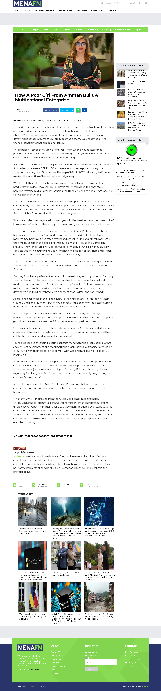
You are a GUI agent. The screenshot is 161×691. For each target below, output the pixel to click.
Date (17, 109)
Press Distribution (45, 10)
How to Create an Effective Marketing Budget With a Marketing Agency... (130, 190)
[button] (139, 3)
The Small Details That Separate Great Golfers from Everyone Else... (130, 178)
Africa (67, 30)
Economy (93, 30)
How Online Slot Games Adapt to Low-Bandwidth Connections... (130, 171)
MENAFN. (32, 686)
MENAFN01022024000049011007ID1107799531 (42, 436)
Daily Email (133, 663)
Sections (111, 10)
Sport (137, 30)
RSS (131, 670)
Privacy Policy (57, 656)
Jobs (53, 670)
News (28, 10)
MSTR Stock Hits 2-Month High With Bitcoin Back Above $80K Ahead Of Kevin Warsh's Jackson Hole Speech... (99, 532)
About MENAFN (58, 666)
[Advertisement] (81, 19)
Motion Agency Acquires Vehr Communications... (66, 574)
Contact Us (56, 659)
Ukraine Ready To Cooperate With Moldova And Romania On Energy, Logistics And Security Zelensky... (100, 576)
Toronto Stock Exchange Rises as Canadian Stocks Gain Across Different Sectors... (132, 184)
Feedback (55, 673)
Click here (34, 670)
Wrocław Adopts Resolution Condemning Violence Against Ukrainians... (33, 616)
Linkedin (133, 666)
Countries (96, 10)
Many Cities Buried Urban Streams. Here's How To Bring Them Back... (32, 531)
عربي (132, 3)
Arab (46, 30)
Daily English (92, 652)
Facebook (133, 652)
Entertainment (119, 30)
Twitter (132, 656)
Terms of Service (58, 652)
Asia (56, 30)
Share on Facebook (51, 110)
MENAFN (19, 120)
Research (82, 10)
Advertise (55, 663)
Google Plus (134, 659)
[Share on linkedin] (84, 110)
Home (18, 10)
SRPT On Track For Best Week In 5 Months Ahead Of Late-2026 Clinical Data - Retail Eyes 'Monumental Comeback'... (33, 576)
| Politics (78, 30)
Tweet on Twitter (67, 110)
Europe (34, 30)
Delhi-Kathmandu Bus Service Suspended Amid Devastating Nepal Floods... (99, 616)
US (20, 30)
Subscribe (92, 669)
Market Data (65, 10)
